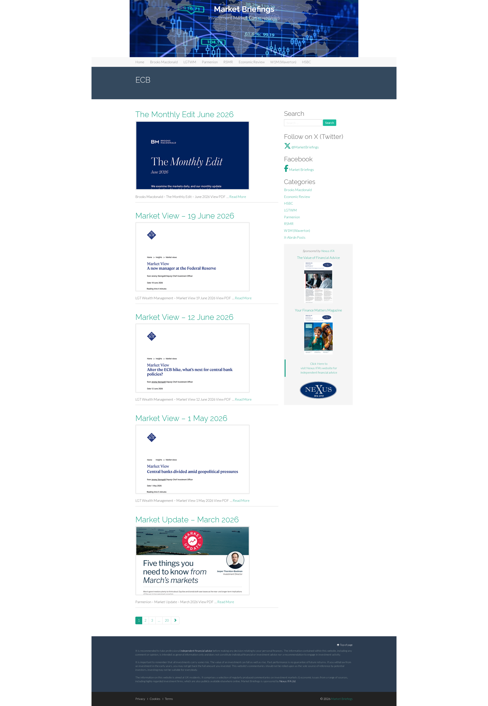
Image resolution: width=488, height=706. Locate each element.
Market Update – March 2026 (187, 519)
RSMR (228, 62)
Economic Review (252, 62)
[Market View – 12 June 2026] (206, 358)
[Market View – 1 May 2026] (206, 459)
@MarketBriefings (305, 147)
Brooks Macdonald (164, 62)
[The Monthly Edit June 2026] (206, 155)
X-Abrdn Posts (294, 237)
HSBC (306, 62)
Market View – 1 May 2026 (181, 418)
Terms (169, 698)
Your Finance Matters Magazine (318, 310)
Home (139, 62)
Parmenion (210, 62)
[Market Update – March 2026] (206, 560)
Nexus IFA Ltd (287, 681)
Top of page (346, 644)
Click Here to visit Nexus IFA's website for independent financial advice (319, 368)
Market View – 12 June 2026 (184, 317)
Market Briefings (244, 9)
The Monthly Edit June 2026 (184, 114)
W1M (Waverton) (283, 62)
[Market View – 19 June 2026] (206, 256)
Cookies (155, 698)
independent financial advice (196, 650)
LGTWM (189, 62)
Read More (237, 197)
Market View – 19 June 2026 (184, 215)
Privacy (140, 698)
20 (167, 620)
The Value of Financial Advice (318, 257)
